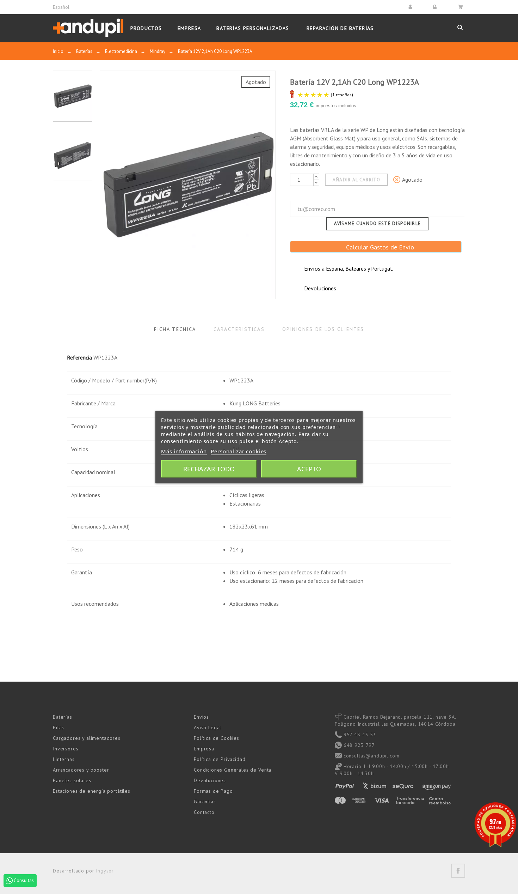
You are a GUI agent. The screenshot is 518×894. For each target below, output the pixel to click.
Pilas (58, 727)
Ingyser (105, 871)
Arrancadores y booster (81, 770)
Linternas (64, 759)
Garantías (205, 801)
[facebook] (458, 871)
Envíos (201, 717)
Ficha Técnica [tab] (175, 329)
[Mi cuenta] (411, 7)
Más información (184, 451)
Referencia (79, 357)
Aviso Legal (207, 727)
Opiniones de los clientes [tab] (323, 329)
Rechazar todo (209, 469)
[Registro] (435, 7)
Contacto (204, 812)
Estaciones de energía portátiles (91, 791)
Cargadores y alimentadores (87, 738)
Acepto (309, 469)
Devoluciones (210, 780)
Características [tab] (239, 329)
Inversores (65, 748)
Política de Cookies (216, 738)
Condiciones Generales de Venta (232, 770)
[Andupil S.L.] (88, 28)
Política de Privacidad (219, 759)
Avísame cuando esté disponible (377, 223)
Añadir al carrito (356, 180)
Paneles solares (72, 780)
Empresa (204, 748)
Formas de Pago (213, 791)
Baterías (62, 717)
